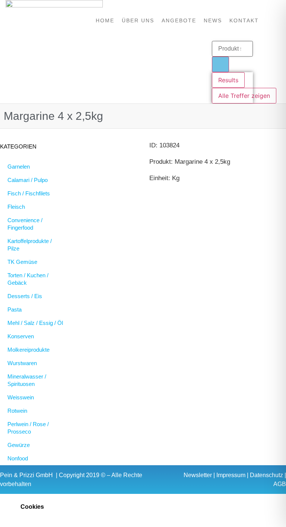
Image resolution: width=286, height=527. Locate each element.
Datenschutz (266, 475)
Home (105, 20)
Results (228, 80)
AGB (279, 484)
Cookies (32, 507)
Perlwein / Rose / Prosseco (28, 428)
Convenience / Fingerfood (24, 224)
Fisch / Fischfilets (28, 193)
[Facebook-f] (103, 72)
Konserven (20, 336)
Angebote (179, 20)
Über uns (138, 20)
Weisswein (20, 397)
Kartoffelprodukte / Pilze (29, 245)
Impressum (230, 475)
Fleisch (16, 207)
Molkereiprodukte (28, 349)
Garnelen (18, 166)
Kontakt (244, 20)
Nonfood (17, 458)
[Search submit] (220, 64)
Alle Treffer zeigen (244, 95)
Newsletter (198, 475)
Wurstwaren (22, 363)
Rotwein (17, 411)
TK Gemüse (22, 262)
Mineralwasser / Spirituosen (26, 380)
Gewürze (18, 445)
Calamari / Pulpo (27, 180)
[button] (143, 506)
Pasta (14, 309)
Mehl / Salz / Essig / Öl (35, 323)
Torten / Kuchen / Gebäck (27, 279)
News (213, 20)
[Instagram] (117, 72)
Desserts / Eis (24, 296)
